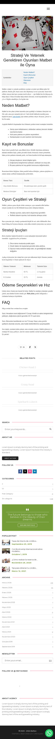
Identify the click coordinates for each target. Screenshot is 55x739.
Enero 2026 (6, 592)
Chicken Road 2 (27, 367)
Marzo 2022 (6, 617)
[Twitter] (25, 692)
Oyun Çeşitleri (28, 78)
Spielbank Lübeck (27, 402)
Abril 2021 (6, 627)
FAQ (25, 83)
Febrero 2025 (7, 597)
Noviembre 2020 (8, 637)
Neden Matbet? (29, 72)
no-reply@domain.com (30, 686)
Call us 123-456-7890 (10, 686)
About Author (10, 458)
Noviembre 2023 (8, 602)
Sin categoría (7, 499)
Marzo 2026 (6, 583)
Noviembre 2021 (8, 622)
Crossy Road (27, 385)
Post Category (7, 494)
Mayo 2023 (6, 607)
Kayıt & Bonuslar (29, 75)
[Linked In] (29, 692)
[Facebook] (21, 692)
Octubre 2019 (7, 642)
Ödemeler (27, 80)
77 (3, 489)
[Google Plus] (34, 692)
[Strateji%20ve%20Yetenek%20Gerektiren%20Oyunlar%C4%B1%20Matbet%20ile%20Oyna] (30, 347)
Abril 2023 (6, 612)
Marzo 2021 (6, 632)
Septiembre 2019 (8, 647)
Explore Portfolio (27, 525)
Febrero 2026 (7, 588)
